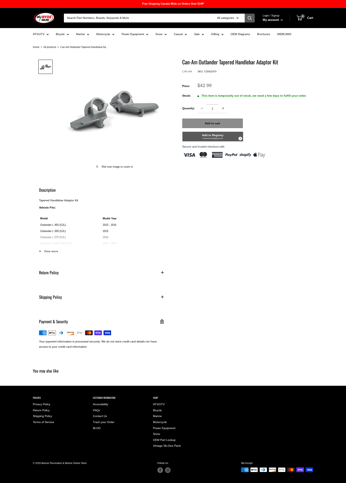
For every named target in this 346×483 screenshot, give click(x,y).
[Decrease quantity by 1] (202, 108)
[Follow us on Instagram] (168, 470)
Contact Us (100, 416)
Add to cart (212, 123)
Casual (178, 34)
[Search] (250, 18)
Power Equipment (133, 34)
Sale (197, 34)
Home (36, 47)
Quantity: (188, 108)
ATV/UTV (38, 34)
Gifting (215, 34)
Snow (158, 34)
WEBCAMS (284, 34)
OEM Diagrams (240, 34)
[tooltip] (240, 138)
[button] (212, 136)
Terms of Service (43, 422)
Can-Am (187, 71)
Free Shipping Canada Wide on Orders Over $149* (173, 3)
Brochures (263, 34)
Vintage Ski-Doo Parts (167, 445)
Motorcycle (103, 34)
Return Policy (41, 410)
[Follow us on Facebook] (160, 470)
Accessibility (100, 404)
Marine (80, 34)
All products (49, 47)
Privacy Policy (41, 404)
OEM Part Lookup (164, 439)
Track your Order (104, 422)
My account (271, 19)
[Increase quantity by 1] (223, 108)
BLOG (97, 428)
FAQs (96, 410)
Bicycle (60, 34)
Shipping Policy (42, 416)
